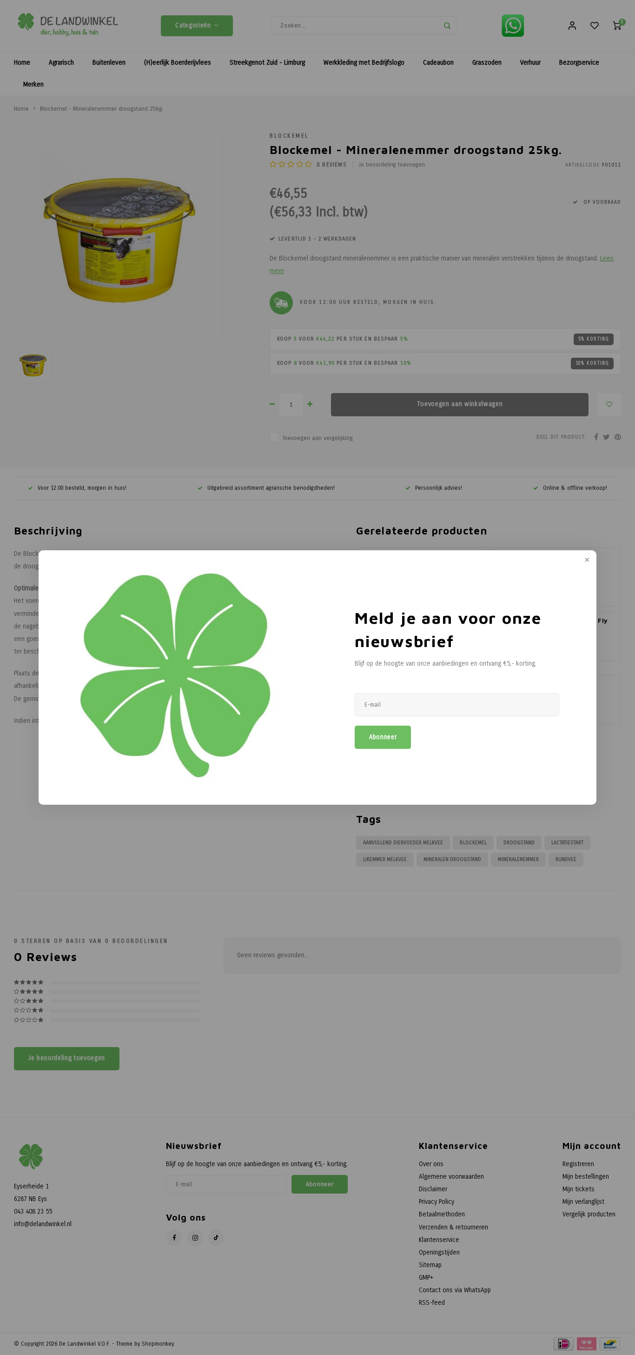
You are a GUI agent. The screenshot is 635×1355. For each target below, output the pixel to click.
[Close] (586, 560)
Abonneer (383, 737)
